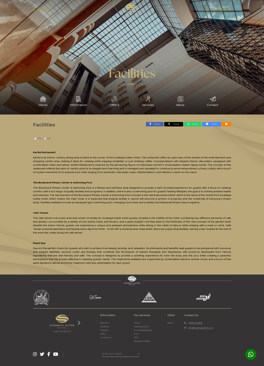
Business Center (142, 341)
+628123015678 (221, 10)
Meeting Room (141, 326)
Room (137, 323)
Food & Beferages (143, 330)
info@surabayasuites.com (200, 327)
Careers (104, 330)
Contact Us (105, 337)
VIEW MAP (44, 10)
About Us (104, 323)
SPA (136, 337)
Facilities (104, 326)
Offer (102, 334)
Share (195, 124)
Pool (136, 334)
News (170, 323)
